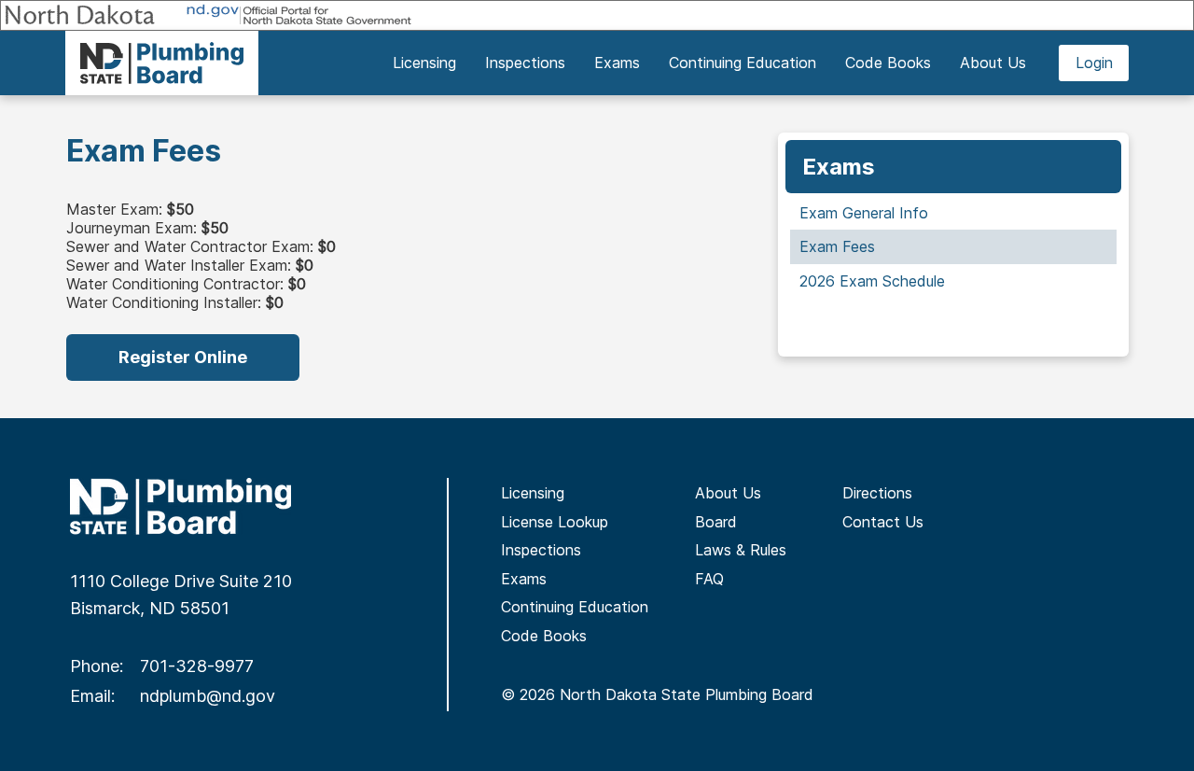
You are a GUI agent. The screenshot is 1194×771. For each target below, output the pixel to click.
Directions (877, 493)
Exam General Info (863, 212)
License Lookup (554, 521)
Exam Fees (837, 246)
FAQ (709, 578)
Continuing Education (574, 606)
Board (716, 521)
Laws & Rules (740, 549)
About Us (728, 493)
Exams (524, 578)
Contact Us (882, 521)
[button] (424, 63)
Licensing (532, 493)
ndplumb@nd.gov (207, 696)
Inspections (541, 549)
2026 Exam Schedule (872, 281)
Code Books (544, 635)
